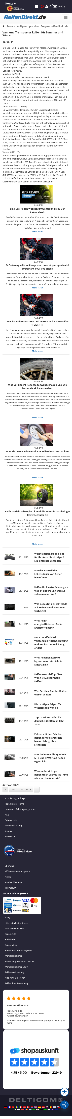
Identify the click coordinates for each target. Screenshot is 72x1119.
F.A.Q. (7, 917)
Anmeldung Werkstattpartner (19, 961)
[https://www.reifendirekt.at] (43, 1107)
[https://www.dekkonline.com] (24, 1107)
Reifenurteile (11, 944)
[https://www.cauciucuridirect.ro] (26, 1109)
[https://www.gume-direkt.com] (47, 1107)
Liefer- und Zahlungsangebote (19, 809)
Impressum (10, 887)
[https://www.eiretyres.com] (15, 1109)
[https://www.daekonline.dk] (28, 1107)
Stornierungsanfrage (15, 798)
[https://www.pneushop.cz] (58, 1107)
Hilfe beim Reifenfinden (16, 923)
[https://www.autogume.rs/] (52, 1109)
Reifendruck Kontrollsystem (18, 950)
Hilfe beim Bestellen (14, 928)
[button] (64, 1092)
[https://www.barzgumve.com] (33, 1109)
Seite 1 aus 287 (20, 789)
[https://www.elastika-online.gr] (30, 1109)
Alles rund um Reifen (15, 977)
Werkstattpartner (13, 955)
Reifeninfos (10, 939)
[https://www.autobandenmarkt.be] (50, 1107)
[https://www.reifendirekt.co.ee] (41, 1109)
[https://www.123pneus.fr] (9, 1107)
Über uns (9, 865)
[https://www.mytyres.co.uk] (35, 1107)
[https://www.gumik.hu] (18, 1109)
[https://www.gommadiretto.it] (20, 1107)
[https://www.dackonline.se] (17, 1107)
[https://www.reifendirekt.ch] (13, 1107)
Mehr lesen (37, 231)
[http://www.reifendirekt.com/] (56, 1109)
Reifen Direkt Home (14, 803)
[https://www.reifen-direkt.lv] (49, 1109)
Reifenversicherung (14, 972)
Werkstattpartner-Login (16, 966)
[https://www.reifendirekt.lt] (45, 1109)
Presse (8, 876)
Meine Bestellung (13, 825)
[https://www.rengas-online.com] (54, 1107)
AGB (7, 814)
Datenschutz (11, 820)
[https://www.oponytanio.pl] (22, 1109)
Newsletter (10, 836)
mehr (9, 1022)
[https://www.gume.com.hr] (37, 1109)
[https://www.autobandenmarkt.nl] (32, 1107)
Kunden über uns (13, 882)
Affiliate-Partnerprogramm (18, 871)
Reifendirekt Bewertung (16, 983)
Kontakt (9, 831)
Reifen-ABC (10, 933)
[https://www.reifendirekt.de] (5, 1107)
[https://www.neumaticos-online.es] (39, 1107)
